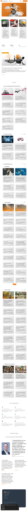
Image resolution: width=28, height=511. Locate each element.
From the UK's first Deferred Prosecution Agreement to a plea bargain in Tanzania (8, 355)
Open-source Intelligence (18, 96)
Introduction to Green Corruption (20, 193)
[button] (20, 1)
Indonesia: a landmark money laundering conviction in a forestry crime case (8, 310)
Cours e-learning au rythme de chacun (12, 86)
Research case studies (10, 364)
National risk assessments (7, 278)
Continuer (3, 508)
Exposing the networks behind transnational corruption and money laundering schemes (20, 383)
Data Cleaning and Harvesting (6, 96)
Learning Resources (8, 164)
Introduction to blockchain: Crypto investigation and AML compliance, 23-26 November (7, 145)
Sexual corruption (5, 241)
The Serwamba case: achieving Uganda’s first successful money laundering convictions (20, 355)
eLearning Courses (6, 493)
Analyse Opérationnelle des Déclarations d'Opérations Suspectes (6, 112)
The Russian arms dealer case (7, 346)
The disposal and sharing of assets (8, 256)
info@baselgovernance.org (12, 502)
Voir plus (25, 202)
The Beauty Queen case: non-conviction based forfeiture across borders (20, 302)
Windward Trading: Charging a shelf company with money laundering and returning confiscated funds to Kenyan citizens (7, 328)
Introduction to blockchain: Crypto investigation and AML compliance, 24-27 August (20, 154)
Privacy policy (6, 498)
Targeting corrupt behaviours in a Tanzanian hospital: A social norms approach (20, 393)
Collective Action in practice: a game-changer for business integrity (7, 178)
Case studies (7, 289)
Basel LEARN (6, 502)
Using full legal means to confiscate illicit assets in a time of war (7, 319)
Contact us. (16, 426)
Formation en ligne (8, 134)
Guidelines (7, 166)
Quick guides (7, 202)
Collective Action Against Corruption (20, 103)
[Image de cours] (7, 91)
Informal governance (6, 193)
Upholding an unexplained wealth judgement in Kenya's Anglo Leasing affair (20, 327)
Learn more (3, 74)
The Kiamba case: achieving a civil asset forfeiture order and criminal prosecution (20, 319)
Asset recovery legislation (19, 256)
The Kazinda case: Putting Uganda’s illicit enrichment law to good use (20, 347)
